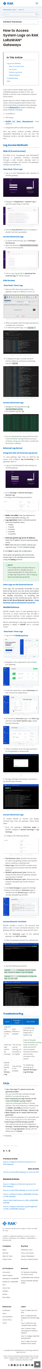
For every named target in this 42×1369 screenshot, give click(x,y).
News (4, 1313)
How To (21, 10)
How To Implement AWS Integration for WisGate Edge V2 (30, 1318)
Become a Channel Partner (29, 1259)
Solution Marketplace (27, 1256)
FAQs (8, 81)
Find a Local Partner (27, 1253)
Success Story (7, 1320)
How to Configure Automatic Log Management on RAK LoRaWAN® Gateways (20, 1207)
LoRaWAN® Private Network (30, 1277)
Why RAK (5, 1253)
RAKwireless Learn (9, 10)
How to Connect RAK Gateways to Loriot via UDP (21, 1172)
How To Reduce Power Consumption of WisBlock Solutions (29, 1331)
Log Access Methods (14, 63)
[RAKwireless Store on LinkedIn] (23, 1365)
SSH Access (13, 69)
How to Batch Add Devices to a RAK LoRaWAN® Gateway (20, 1201)
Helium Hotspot (8, 1275)
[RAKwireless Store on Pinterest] (15, 1365)
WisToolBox (6, 1297)
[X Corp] (6, 1151)
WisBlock (5, 1291)
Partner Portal (7, 1259)
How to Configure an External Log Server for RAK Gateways (19, 1185)
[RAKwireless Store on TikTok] (26, 1365)
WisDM (5, 1294)
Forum (5, 1323)
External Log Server (15, 72)
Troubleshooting (12, 78)
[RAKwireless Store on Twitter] (9, 1365)
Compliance (18, 1360)
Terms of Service (8, 1356)
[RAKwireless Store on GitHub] (29, 1365)
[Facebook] (4, 1151)
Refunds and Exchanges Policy (24, 1356)
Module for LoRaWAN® (10, 1282)
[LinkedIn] (9, 1151)
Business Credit (28, 1360)
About (4, 1250)
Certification (6, 1310)
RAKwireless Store (27, 1250)
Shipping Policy (13, 1358)
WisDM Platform (14, 75)
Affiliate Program (24, 1358)
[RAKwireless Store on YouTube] (20, 1365)
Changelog (7, 1136)
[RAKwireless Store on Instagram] (18, 1365)
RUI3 (4, 1285)
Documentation (8, 1317)
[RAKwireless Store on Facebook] (12, 1365)
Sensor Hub (6, 1288)
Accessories (6, 1272)
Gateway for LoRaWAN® (10, 1278)
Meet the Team (7, 1256)
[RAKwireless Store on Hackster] (32, 1365)
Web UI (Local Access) (16, 66)
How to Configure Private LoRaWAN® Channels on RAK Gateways (20, 1195)
